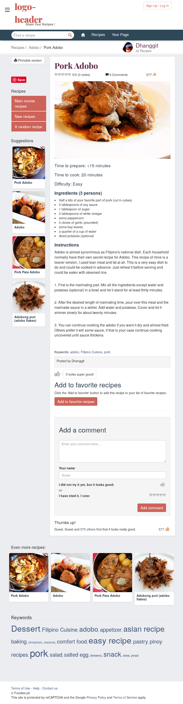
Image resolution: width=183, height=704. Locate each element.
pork (107, 352)
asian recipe (143, 628)
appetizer (111, 629)
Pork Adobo (23, 182)
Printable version (29, 60)
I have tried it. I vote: (74, 495)
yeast (135, 655)
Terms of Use (20, 688)
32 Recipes (144, 50)
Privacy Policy (96, 697)
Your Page (120, 35)
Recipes (98, 35)
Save (21, 79)
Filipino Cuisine (91, 352)
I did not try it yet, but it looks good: (86, 484)
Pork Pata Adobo (27, 272)
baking (19, 641)
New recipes (25, 116)
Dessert (25, 628)
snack (112, 653)
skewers (96, 655)
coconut (49, 642)
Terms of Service (125, 697)
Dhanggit (147, 45)
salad (56, 654)
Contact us (50, 688)
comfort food (72, 641)
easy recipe (110, 640)
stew (126, 655)
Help (36, 688)
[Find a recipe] (70, 35)
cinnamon (35, 642)
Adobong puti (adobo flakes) (25, 318)
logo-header (15, 12)
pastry (140, 641)
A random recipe (28, 126)
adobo (74, 352)
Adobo (19, 227)
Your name (67, 468)
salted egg (76, 654)
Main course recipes (25, 103)
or (60, 490)
